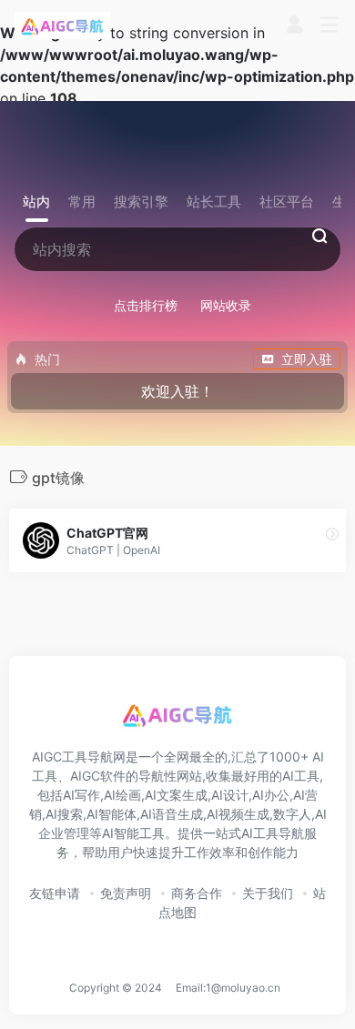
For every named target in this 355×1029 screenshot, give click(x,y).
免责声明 (125, 893)
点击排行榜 (146, 305)
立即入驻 (306, 359)
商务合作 (196, 893)
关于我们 (267, 893)
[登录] (294, 27)
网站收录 (225, 305)
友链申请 (54, 893)
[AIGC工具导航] (62, 25)
